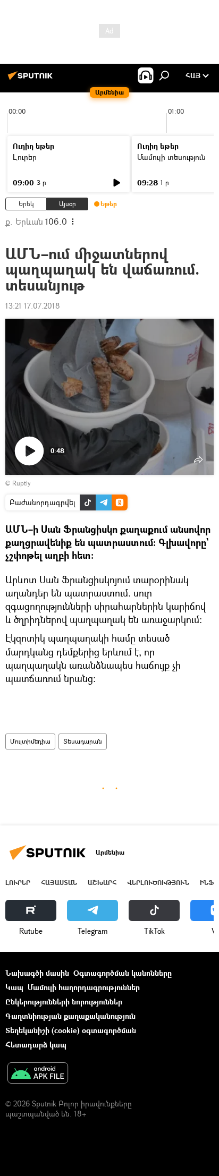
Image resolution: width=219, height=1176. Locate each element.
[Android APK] (38, 1074)
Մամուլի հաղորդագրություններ (84, 987)
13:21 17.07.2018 (32, 306)
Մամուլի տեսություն (171, 157)
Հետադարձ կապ (35, 1044)
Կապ (14, 987)
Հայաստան (59, 882)
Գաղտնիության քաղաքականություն (70, 1016)
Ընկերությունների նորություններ (63, 1001)
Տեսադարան (82, 741)
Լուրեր (25, 157)
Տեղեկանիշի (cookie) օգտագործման (70, 1030)
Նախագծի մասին (37, 973)
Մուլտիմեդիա (30, 741)
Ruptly (21, 483)
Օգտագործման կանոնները (122, 973)
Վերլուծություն (158, 882)
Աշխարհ (102, 882)
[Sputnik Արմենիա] (31, 79)
